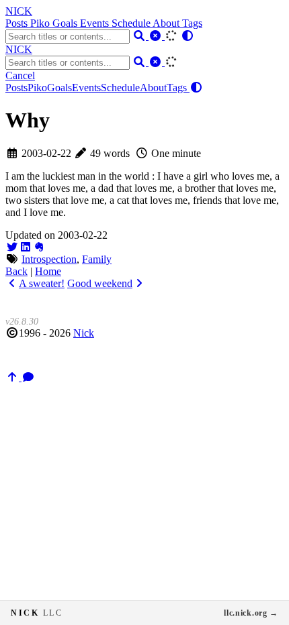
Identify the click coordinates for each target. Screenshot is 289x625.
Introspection (49, 259)
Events (96, 23)
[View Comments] (28, 377)
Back (16, 271)
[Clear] (157, 36)
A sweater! (42, 283)
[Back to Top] (13, 377)
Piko (41, 23)
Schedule (132, 23)
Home (48, 271)
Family (97, 259)
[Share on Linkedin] (25, 247)
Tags (192, 23)
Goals (66, 23)
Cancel (20, 75)
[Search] (140, 36)
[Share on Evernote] (39, 247)
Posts (17, 23)
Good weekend (99, 283)
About (167, 23)
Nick (83, 333)
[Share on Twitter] (12, 247)
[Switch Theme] (187, 36)
